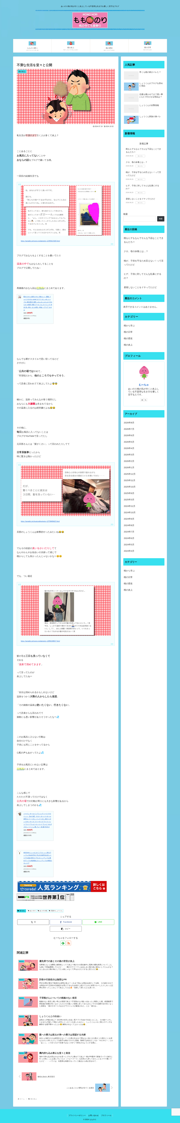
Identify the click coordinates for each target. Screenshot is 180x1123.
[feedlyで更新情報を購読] (62, 943)
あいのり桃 (43, 911)
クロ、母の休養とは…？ (136, 162)
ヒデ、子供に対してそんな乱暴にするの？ (142, 276)
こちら (40, 288)
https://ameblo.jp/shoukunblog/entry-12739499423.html (40, 521)
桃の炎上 (22, 911)
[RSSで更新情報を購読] (68, 943)
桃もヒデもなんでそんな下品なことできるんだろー (143, 240)
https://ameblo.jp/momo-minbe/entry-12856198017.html (40, 641)
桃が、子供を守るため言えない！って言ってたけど (143, 263)
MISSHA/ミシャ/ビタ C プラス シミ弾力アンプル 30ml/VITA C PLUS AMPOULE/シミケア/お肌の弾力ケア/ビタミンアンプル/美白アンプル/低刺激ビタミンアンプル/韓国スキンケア (38, 858)
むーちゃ (144, 384)
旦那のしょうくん (57, 911)
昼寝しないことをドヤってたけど (140, 199)
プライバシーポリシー (77, 1115)
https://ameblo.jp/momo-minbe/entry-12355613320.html (40, 241)
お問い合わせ (93, 1115)
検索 (125, 214)
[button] (66, 929)
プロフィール (106, 1115)
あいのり (33, 911)
